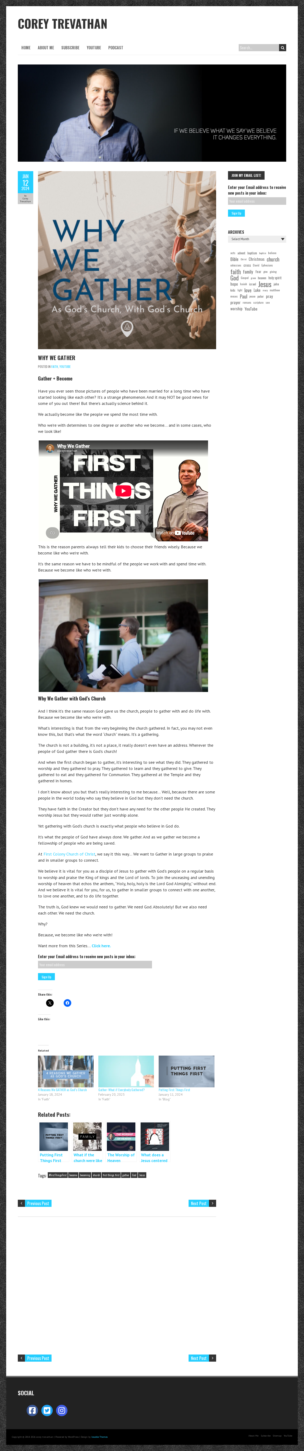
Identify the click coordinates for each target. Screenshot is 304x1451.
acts (232, 253)
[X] (47, 1410)
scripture (258, 302)
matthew (275, 290)
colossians (235, 265)
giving (273, 272)
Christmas (257, 259)
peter (260, 296)
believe (272, 253)
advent (241, 253)
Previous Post (38, 1203)
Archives (236, 232)
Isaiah (243, 284)
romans (247, 302)
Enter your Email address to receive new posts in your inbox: (87, 956)
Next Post (199, 1203)
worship (236, 308)
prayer (235, 302)
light (240, 290)
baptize (262, 253)
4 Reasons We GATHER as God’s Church (62, 1089)
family (248, 272)
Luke (257, 290)
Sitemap (277, 1435)
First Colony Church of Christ (69, 854)
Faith (54, 366)
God (134, 1175)
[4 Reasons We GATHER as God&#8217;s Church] (66, 1071)
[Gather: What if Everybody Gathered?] (126, 1071)
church (96, 1175)
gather (125, 1175)
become (73, 1175)
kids (232, 290)
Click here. (101, 945)
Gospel (245, 277)
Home (26, 47)
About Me (46, 47)
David (256, 265)
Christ (244, 259)
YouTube (94, 47)
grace (253, 278)
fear (258, 271)
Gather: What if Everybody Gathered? (121, 1089)
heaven (262, 277)
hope (234, 284)
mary (265, 290)
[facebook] (32, 1410)
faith (235, 272)
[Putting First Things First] (186, 1071)
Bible (234, 259)
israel (252, 284)
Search (282, 47)
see (268, 302)
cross (247, 265)
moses (234, 296)
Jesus (142, 1175)
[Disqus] (117, 1286)
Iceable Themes (99, 1436)
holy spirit (275, 277)
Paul (243, 296)
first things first (111, 1175)
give (265, 272)
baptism (252, 253)
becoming (85, 1175)
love (248, 290)
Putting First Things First (174, 1089)
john (276, 283)
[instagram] (61, 1410)
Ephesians (267, 265)
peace (252, 296)
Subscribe (70, 47)
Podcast (115, 47)
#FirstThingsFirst (57, 1175)
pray (269, 296)
